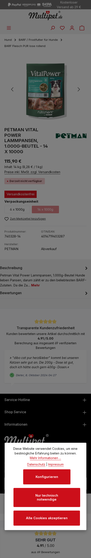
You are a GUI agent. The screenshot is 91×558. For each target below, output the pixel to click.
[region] (45, 89)
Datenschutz (36, 464)
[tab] (44, 276)
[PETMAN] (71, 141)
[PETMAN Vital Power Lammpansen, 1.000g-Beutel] (45, 89)
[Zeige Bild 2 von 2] (51, 117)
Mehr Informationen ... (45, 458)
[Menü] (8, 27)
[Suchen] (52, 27)
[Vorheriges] (12, 89)
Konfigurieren (47, 477)
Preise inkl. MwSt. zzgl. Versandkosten (32, 172)
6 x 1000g (17, 209)
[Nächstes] (78, 89)
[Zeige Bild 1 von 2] (42, 117)
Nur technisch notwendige (46, 497)
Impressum (56, 464)
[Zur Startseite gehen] (46, 15)
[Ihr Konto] (72, 27)
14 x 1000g (48, 210)
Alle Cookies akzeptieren (47, 518)
